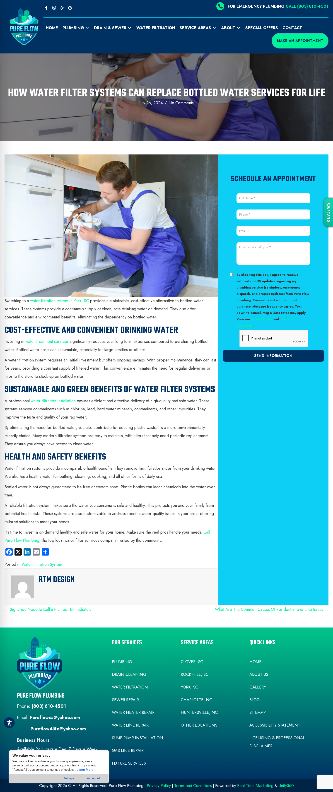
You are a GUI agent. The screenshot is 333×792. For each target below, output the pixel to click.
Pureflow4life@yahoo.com (58, 729)
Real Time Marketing (255, 786)
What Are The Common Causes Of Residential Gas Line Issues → (271, 609)
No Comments (181, 103)
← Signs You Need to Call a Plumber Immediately (48, 609)
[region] (59, 766)
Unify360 (286, 786)
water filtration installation (53, 401)
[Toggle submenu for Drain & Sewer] (129, 28)
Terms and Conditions (193, 786)
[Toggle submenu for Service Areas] (214, 28)
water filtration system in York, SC (59, 301)
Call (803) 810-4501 (307, 6)
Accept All (93, 778)
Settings (68, 778)
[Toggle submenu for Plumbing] (87, 28)
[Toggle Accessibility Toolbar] (9, 723)
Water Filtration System (42, 564)
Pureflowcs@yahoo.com (55, 717)
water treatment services (47, 341)
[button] (46, 7)
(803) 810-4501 (49, 706)
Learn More (85, 769)
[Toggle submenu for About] (238, 28)
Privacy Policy (262, 319)
